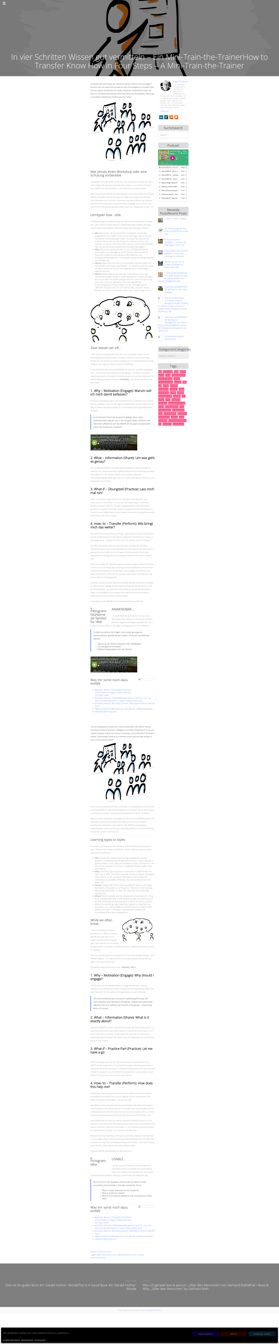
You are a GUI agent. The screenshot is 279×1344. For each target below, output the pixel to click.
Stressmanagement (170, 414)
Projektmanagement (171, 407)
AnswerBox (157, 1310)
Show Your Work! (104, 1252)
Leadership (176, 396)
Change (167, 375)
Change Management (165, 379)
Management (176, 400)
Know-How (106, 1255)
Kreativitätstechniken (165, 396)
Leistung (161, 400)
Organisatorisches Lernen (127, 1255)
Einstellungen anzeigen (262, 1334)
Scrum (182, 407)
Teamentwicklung (164, 417)
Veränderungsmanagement (177, 421)
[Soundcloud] (171, 117)
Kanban (181, 389)
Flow (160, 386)
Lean (183, 396)
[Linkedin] (161, 117)
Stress (160, 414)
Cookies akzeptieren (205, 1334)
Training (140, 1255)
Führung (166, 386)
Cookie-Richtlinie (11, 1339)
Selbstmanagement (165, 410)
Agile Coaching (168, 372)
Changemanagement (178, 375)
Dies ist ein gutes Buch (166, 382)
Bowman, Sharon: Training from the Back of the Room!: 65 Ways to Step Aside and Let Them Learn (113, 692)
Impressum (40, 1339)
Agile (160, 372)
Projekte (161, 407)
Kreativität (180, 393)
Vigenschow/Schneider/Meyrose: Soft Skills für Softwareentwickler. (124, 708)
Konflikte (173, 393)
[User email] (176, 117)
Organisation (163, 403)
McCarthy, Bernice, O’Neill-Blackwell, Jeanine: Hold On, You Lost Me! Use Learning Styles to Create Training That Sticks (123, 699)
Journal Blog (148, 1310)
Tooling (181, 417)
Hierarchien (173, 389)
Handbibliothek (163, 389)
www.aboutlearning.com (105, 711)
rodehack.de (164, 111)
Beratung (183, 372)
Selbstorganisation (178, 410)
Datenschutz (27, 1339)
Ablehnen (233, 1334)
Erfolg (184, 382)
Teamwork (174, 417)
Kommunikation (164, 393)
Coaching (177, 379)
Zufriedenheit (167, 424)
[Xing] (166, 117)
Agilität (176, 372)
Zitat (160, 424)
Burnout (161, 375)
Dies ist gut (177, 382)
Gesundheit (174, 386)
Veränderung (163, 421)
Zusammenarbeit (178, 424)
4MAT (98, 1255)
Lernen (113, 1255)
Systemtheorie (182, 414)
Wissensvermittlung (97, 1257)
